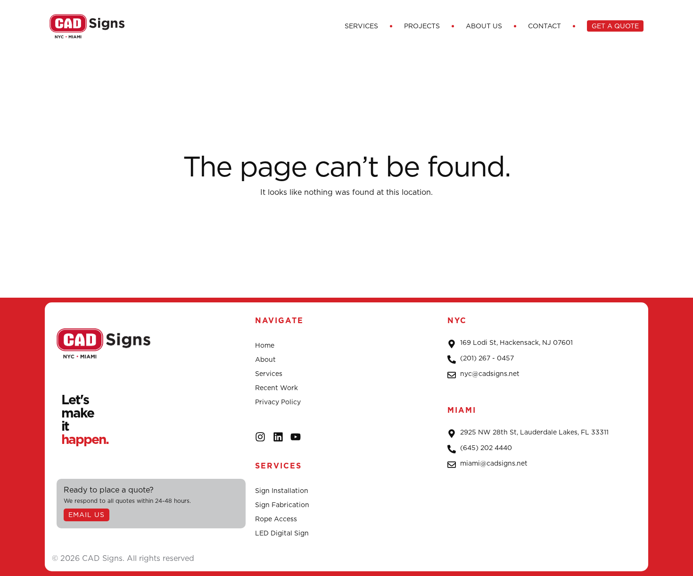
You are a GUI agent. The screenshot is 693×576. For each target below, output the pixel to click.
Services (361, 26)
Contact (544, 26)
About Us (484, 26)
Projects (422, 26)
